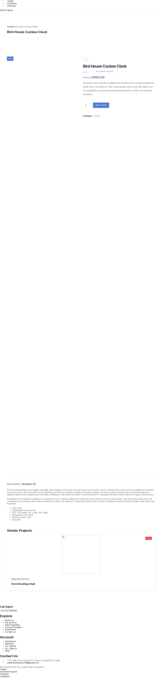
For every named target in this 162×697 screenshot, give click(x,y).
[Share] (153, 3)
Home (10, 26)
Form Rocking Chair (23, 583)
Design (97, 116)
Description (14, 484)
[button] (6, 10)
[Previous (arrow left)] (4, 348)
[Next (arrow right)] (157, 348)
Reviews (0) (29, 484)
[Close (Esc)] (159, 3)
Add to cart (101, 105)
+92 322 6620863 (8, 610)
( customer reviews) (105, 71)
